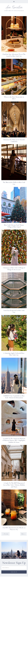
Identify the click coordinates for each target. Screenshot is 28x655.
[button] (14, 1)
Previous (5, 534)
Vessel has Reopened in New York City (14, 311)
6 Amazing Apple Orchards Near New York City (14, 354)
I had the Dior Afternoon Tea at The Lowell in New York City (14, 55)
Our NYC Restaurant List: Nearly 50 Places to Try (14, 528)
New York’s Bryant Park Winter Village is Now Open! (14, 226)
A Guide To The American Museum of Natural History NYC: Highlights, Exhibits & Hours (14, 440)
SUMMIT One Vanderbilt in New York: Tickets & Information (14, 397)
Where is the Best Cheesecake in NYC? (14, 98)
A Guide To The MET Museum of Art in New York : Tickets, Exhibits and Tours (14, 485)
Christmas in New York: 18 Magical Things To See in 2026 (14, 269)
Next (23, 534)
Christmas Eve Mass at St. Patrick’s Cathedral (14, 140)
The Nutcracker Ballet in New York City (14, 183)
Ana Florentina (14, 8)
